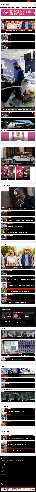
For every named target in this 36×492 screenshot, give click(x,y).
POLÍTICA (4, 7)
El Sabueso (2, 468)
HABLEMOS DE (32, 7)
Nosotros (2, 458)
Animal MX (2, 469)
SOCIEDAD (10, 7)
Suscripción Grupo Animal (4, 475)
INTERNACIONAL (21, 7)
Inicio (1, 457)
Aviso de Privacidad (20, 490)
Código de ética (3, 462)
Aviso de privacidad (4, 461)
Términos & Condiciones (30, 481)
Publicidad (2, 474)
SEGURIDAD (14, 7)
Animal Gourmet (3, 470)
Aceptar (32, 489)
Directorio (2, 460)
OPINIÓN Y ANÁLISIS (26, 7)
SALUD (17, 7)
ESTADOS (7, 7)
